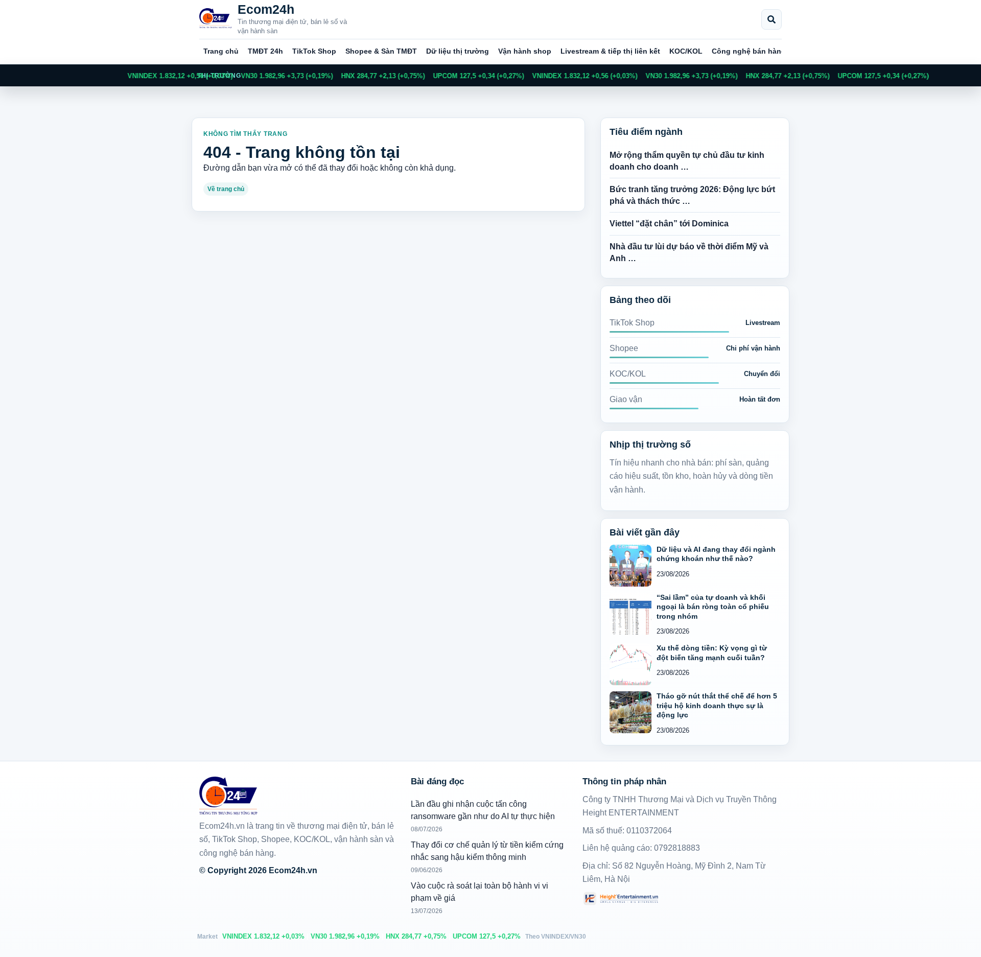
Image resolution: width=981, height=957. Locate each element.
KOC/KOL (686, 51)
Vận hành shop (524, 51)
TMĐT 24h (265, 51)
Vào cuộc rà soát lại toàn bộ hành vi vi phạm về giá (479, 891)
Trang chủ (221, 51)
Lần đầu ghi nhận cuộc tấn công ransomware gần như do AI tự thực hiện (483, 810)
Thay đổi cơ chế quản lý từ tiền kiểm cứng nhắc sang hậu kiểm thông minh (487, 851)
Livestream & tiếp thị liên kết (610, 51)
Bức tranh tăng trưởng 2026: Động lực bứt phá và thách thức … (692, 195)
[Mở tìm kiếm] (771, 19)
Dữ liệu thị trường (457, 51)
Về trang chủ (225, 189)
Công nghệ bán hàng (749, 51)
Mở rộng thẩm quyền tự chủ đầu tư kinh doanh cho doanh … (687, 161)
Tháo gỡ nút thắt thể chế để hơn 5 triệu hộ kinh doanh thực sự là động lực (717, 705)
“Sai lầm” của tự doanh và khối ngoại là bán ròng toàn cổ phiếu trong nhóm (713, 606)
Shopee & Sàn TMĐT (381, 51)
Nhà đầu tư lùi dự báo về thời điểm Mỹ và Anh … (689, 252)
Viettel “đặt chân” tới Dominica (669, 223)
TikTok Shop (314, 51)
